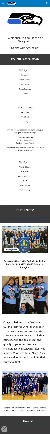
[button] (3, 3)
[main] (25, 43)
